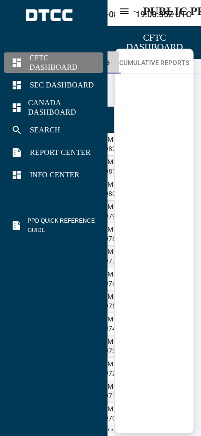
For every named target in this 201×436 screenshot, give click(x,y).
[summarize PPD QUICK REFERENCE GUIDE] (53, 201)
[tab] (154, 62)
